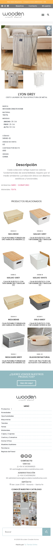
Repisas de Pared (8, 451)
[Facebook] (2, 6)
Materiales (5, 430)
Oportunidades (7, 416)
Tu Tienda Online (30, 545)
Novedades (6, 412)
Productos (5, 409)
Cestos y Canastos (9, 437)
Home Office (6, 441)
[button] (43, 15)
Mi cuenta (46, 6)
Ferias (3, 427)
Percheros (5, 448)
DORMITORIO (23, 185)
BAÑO (13, 185)
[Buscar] (48, 14)
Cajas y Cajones (8, 434)
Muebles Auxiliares (8, 444)
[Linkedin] (8, 6)
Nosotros (20, 6)
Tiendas (4, 423)
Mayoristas (5, 419)
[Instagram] (5, 6)
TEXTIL (13, 189)
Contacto (33, 6)
